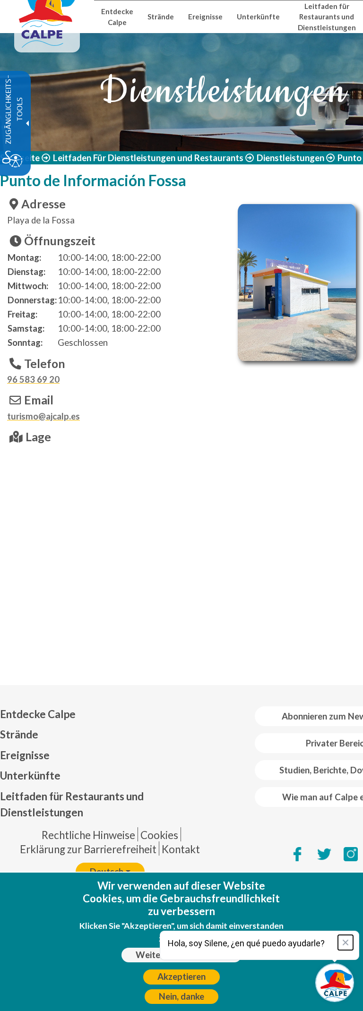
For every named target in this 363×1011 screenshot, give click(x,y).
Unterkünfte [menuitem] (258, 16)
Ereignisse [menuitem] (205, 16)
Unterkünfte (30, 775)
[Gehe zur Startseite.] (47, 16)
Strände (19, 734)
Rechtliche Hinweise (88, 835)
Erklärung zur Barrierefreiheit (88, 849)
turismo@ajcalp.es (43, 416)
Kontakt (181, 849)
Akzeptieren (181, 976)
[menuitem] (110, 714)
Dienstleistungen (290, 158)
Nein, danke (181, 996)
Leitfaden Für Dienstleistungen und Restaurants (148, 158)
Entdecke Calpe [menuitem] (117, 16)
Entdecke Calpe (38, 714)
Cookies (159, 835)
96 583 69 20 (33, 379)
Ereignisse (25, 755)
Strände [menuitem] (160, 16)
